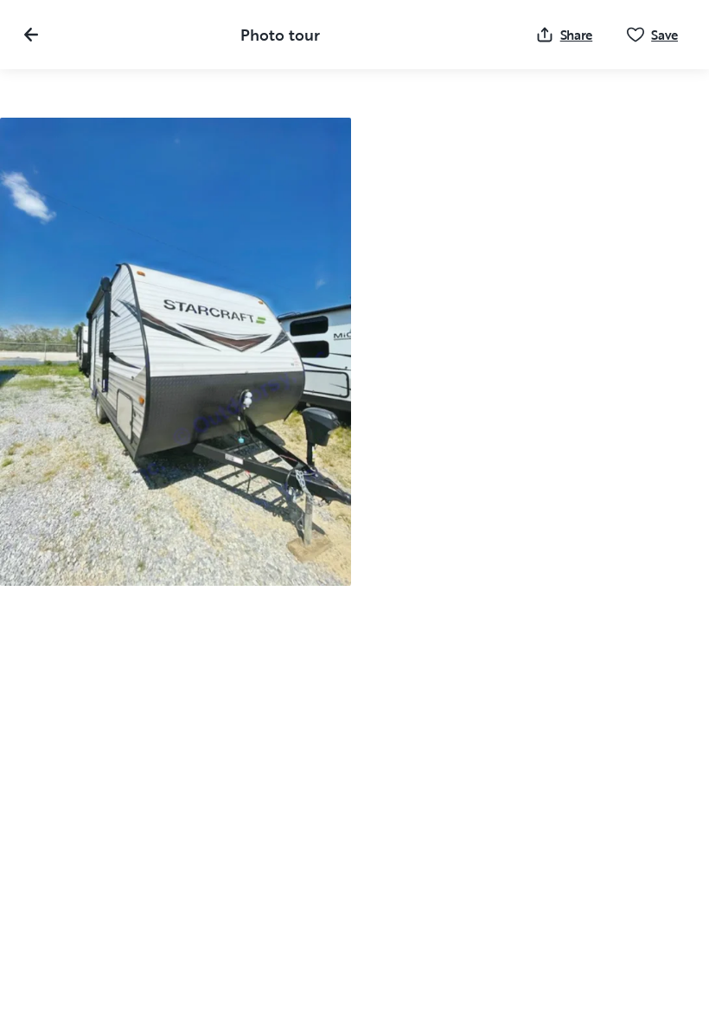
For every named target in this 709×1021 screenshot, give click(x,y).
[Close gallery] (31, 34)
